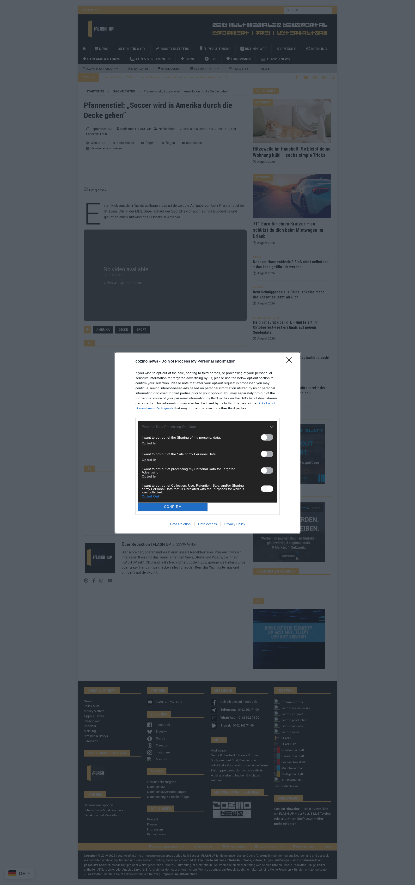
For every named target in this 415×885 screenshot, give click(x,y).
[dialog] (207, 442)
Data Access (207, 524)
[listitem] (207, 426)
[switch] (267, 437)
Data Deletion (180, 524)
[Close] (290, 361)
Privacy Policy (234, 524)
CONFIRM (173, 507)
